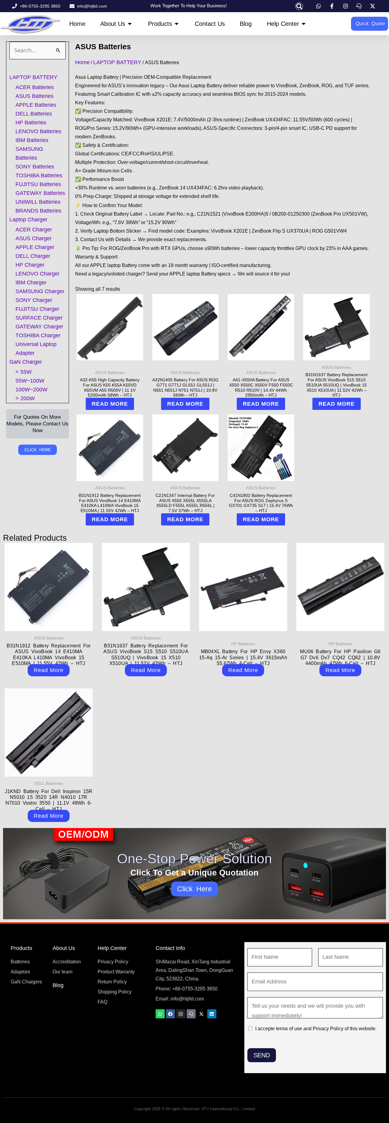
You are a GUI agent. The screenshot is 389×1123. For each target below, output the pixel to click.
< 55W (23, 372)
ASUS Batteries (34, 96)
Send (261, 1055)
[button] (299, 6)
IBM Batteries (31, 140)
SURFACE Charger (39, 318)
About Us (64, 948)
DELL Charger (32, 256)
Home (82, 62)
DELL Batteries (33, 114)
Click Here (194, 889)
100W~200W (31, 389)
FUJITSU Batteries (38, 184)
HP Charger (29, 265)
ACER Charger (33, 230)
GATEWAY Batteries (40, 193)
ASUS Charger (33, 238)
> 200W (25, 398)
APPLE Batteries (35, 105)
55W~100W (29, 381)
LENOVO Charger (37, 274)
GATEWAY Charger (39, 327)
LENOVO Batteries (38, 131)
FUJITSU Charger (37, 309)
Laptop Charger (28, 220)
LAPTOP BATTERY (33, 77)
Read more (110, 404)
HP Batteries (30, 123)
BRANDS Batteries (38, 211)
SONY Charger (33, 300)
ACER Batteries (34, 87)
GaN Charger (25, 362)
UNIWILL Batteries (37, 202)
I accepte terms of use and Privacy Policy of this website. (316, 1028)
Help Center (112, 948)
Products (21, 948)
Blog (58, 985)
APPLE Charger (34, 247)
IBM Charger (30, 282)
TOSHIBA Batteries (38, 175)
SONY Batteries (34, 167)
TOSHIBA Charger (37, 335)
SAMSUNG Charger (39, 291)
